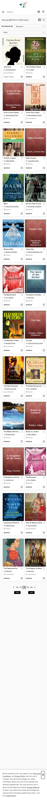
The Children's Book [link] (33, 67)
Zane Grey (31, 298)
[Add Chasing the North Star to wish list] (21, 532)
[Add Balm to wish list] (21, 213)
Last (31, 593)
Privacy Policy (20, 776)
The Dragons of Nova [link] (34, 569)
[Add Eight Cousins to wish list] (43, 168)
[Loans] (39, 12)
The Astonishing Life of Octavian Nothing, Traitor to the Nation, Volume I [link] (34, 386)
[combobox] (19, 12)
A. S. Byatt (31, 70)
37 (21, 587)
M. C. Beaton (9, 298)
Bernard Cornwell (11, 389)
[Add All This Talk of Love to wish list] (43, 213)
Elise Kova (31, 571)
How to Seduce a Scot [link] (34, 523)
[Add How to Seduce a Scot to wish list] (43, 532)
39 (28, 587)
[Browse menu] (43, 11)
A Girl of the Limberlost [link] (12, 113)
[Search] (3, 12)
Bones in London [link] (32, 432)
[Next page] (34, 587)
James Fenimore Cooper (35, 343)
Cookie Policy (11, 796)
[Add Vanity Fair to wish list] (43, 259)
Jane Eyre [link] (7, 67)
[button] (39, 20)
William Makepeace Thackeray (36, 252)
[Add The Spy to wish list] (43, 350)
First (17, 593)
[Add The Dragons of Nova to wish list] (43, 578)
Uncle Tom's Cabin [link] (33, 113)
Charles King (9, 480)
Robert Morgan (10, 525)
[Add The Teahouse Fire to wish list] (21, 578)
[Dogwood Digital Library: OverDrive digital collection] (23, 4)
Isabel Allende (10, 161)
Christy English (32, 525)
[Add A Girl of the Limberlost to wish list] (21, 122)
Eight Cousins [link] (31, 158)
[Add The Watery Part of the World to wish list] (21, 441)
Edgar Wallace (32, 434)
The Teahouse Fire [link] (10, 569)
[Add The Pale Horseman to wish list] (21, 396)
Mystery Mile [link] (8, 249)
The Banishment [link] (10, 295)
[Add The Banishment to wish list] (21, 305)
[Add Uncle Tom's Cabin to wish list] (43, 122)
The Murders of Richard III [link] (12, 341)
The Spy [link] (29, 341)
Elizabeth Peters (10, 343)
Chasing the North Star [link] (12, 523)
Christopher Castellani (34, 206)
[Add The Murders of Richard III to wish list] (21, 350)
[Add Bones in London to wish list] (43, 441)
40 (31, 587)
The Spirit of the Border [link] (34, 295)
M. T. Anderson (32, 389)
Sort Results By (7, 26)
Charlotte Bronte (11, 70)
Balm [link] (5, 204)
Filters (5, 32)
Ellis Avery (9, 571)
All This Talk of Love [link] (33, 204)
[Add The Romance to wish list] (43, 487)
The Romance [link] (31, 477)
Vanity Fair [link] (30, 249)
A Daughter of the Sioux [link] (12, 477)
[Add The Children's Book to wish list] (43, 77)
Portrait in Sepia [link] (10, 158)
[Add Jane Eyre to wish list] (21, 77)
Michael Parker (10, 434)
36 (17, 587)
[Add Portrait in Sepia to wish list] (21, 168)
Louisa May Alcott (33, 161)
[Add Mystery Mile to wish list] (21, 259)
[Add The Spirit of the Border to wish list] (43, 305)
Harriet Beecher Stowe (35, 115)
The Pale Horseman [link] (11, 386)
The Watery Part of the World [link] (12, 432)
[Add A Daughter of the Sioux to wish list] (21, 487)
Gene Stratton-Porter (12, 115)
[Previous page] (13, 587)
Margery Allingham (11, 252)
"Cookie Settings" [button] (32, 787)
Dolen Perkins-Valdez (12, 206)
